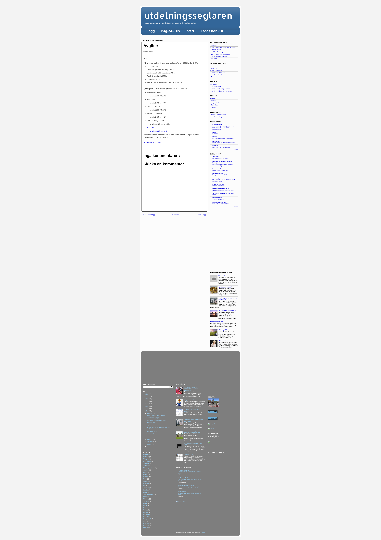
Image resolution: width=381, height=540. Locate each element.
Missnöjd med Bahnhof (218, 185)
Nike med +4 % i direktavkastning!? (221, 147)
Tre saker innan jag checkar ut (227, 310)
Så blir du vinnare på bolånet (192, 432)
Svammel (146, 465)
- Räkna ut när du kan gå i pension (220, 89)
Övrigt (145, 472)
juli (148, 446)
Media (145, 479)
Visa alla (236, 149)
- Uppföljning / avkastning (217, 72)
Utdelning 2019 (222, 330)
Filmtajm (145, 476)
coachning (146, 523)
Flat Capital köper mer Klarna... (220, 158)
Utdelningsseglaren (148, 468)
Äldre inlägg (201, 215)
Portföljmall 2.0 (188, 454)
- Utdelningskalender (216, 70)
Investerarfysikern (217, 169)
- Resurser (213, 100)
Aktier (145, 503)
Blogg (150, 31)
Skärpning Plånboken (224, 341)
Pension (145, 490)
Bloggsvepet (147, 514)
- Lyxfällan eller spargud (217, 52)
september (150, 441)
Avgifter (148, 425)
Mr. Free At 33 (182, 491)
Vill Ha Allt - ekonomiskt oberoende (223, 193)
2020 (147, 399)
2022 (147, 394)
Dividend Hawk (217, 197)
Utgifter (145, 474)
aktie (144, 521)
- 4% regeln (213, 45)
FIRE (144, 508)
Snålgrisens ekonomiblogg (220, 188)
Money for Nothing (218, 184)
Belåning (145, 512)
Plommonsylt (215, 133)
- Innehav (213, 66)
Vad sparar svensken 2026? (220, 175)
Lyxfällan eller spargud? (225, 287)
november (150, 437)
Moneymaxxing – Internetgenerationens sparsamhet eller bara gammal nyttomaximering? (223, 127)
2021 (147, 396)
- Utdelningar (214, 68)
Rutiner (214, 194)
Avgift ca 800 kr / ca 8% (159, 131)
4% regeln (146, 501)
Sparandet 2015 (150, 422)
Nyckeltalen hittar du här (152, 142)
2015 (147, 411)
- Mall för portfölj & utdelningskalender (221, 91)
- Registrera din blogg (216, 117)
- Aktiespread (214, 84)
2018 (147, 404)
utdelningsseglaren (188, 15)
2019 (147, 401)
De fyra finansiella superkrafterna (155, 420)
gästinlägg (146, 525)
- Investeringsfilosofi (216, 75)
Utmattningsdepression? (217, 321)
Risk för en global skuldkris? (220, 170)
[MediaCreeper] (180, 501)
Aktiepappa (215, 156)
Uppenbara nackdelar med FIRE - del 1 (223, 190)
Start (190, 31)
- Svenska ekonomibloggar (218, 114)
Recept (145, 492)
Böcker (145, 496)
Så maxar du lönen (151, 431)
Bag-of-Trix (170, 31)
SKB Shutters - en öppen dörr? (220, 203)
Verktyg (145, 510)
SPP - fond (151, 128)
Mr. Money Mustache (184, 478)
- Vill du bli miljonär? (216, 49)
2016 (147, 408)
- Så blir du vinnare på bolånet (219, 56)
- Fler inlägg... (214, 58)
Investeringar (147, 461)
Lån (144, 485)
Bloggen (145, 459)
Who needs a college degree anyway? (188, 487)
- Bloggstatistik (214, 103)
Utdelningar (146, 454)
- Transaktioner (214, 77)
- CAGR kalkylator (215, 86)
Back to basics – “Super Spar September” (223, 142)
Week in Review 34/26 (218, 199)
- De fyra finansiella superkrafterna (220, 54)
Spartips (145, 470)
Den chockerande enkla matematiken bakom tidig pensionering (191, 389)
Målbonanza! (150, 434)
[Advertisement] (224, 239)
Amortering (146, 488)
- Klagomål (213, 107)
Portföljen (146, 457)
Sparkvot (146, 481)
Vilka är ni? (221, 276)
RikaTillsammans (217, 173)
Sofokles (215, 145)
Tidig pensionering (148, 494)
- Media (212, 98)
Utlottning (146, 499)
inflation (145, 527)
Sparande (146, 463)
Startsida (175, 215)
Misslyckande (147, 519)
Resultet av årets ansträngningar (155, 415)
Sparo (214, 132)
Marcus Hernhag (217, 124)
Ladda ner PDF (212, 31)
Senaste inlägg (149, 215)
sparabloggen (216, 178)
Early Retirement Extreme (186, 485)
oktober (149, 439)
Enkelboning (216, 141)
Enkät (145, 505)
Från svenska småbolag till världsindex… (223, 138)
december (150, 413)
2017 (147, 406)
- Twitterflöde (214, 105)
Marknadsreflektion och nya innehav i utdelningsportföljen (222, 165)
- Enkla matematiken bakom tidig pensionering (223, 47)
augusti (149, 444)
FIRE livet (146, 516)
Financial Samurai (183, 470)
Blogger (203, 532)
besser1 (214, 136)
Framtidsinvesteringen (219, 202)
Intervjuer (146, 483)
